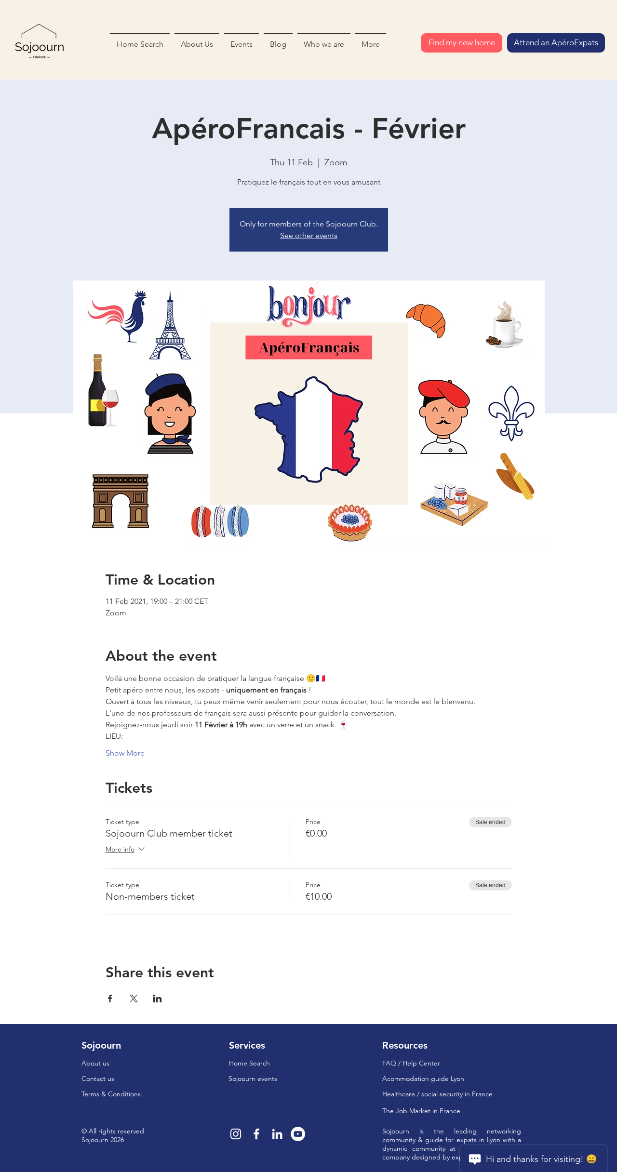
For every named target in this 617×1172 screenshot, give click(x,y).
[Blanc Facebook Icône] (256, 1134)
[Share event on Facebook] (110, 998)
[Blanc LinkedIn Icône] (277, 1134)
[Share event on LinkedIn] (157, 998)
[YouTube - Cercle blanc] (298, 1134)
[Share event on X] (133, 998)
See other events (308, 235)
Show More (125, 753)
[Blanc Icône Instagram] (235, 1134)
